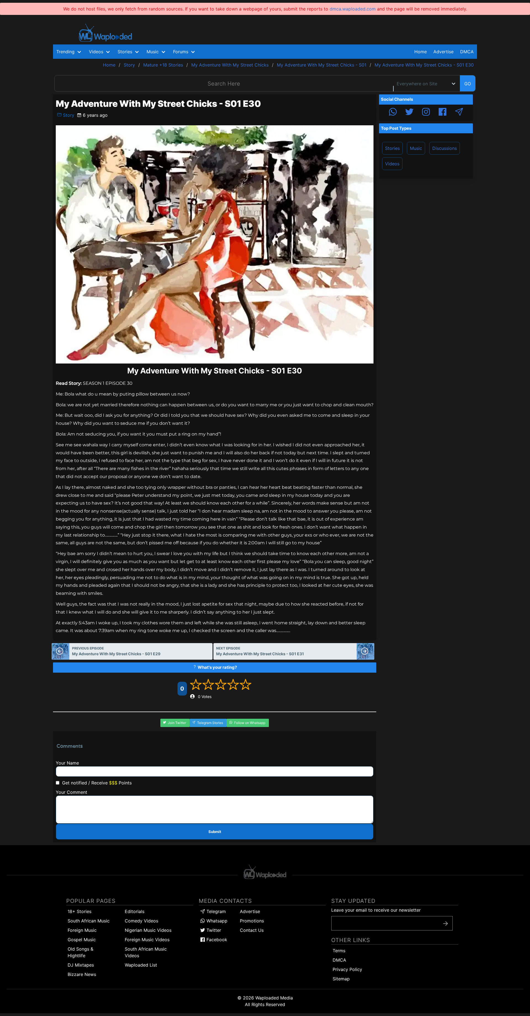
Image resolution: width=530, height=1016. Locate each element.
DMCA (467, 51)
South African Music (89, 921)
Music (416, 148)
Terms (339, 950)
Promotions (252, 921)
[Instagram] (426, 112)
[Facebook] (442, 112)
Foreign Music (82, 930)
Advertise (250, 911)
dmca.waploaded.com (353, 9)
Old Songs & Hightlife (80, 952)
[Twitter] (409, 112)
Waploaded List (141, 965)
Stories (392, 148)
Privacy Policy (347, 969)
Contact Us (252, 930)
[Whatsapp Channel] (393, 112)
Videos (392, 163)
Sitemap (341, 978)
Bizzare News (82, 974)
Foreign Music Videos (147, 939)
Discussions (444, 148)
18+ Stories (79, 911)
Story (68, 115)
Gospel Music (82, 939)
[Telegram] (459, 112)
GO (467, 83)
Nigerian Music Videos (148, 930)
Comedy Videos (141, 921)
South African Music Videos (146, 952)
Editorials (134, 911)
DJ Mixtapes (81, 965)
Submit (214, 831)
